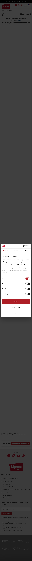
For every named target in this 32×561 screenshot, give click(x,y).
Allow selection (16, 307)
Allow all (16, 301)
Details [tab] (16, 250)
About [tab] (26, 250)
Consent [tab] (5, 250)
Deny (16, 313)
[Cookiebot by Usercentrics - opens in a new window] (23, 246)
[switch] (27, 284)
